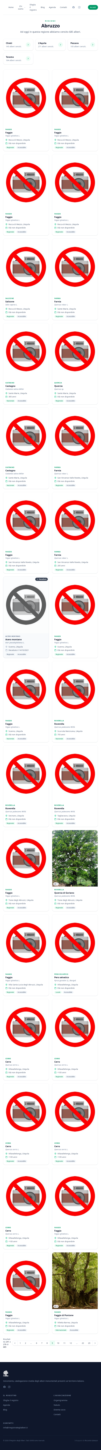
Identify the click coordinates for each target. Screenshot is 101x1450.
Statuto (57, 1405)
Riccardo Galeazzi (91, 1440)
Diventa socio (59, 1409)
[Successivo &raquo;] (95, 1343)
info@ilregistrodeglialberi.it (15, 1427)
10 (58, 1343)
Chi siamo (20, 7)
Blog (43, 7)
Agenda (52, 7)
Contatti (63, 7)
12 (71, 1343)
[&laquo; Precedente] (15, 1343)
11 (64, 1343)
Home (11, 7)
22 (83, 1343)
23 (89, 1343)
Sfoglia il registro (33, 7)
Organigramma (60, 1400)
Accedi (93, 7)
